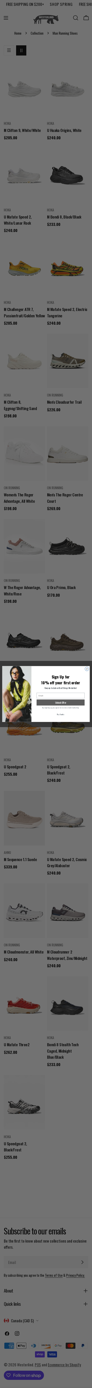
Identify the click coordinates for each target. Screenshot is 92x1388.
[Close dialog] (87, 669)
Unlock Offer (60, 702)
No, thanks (60, 714)
